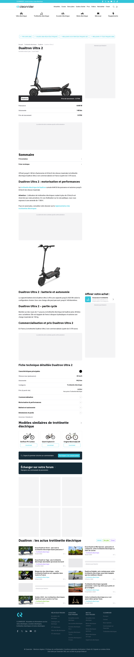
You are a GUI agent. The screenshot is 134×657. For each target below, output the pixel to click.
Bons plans (70, 6)
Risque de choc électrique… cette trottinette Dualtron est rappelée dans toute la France (49, 573)
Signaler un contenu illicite (101, 649)
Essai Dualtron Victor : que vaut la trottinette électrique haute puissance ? (49, 548)
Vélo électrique (21, 16)
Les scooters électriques (75, 623)
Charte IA (89, 649)
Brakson (84, 651)
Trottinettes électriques (110, 631)
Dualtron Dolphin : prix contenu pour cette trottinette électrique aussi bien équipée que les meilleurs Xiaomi (100, 573)
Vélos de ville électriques (58, 630)
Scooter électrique (63, 16)
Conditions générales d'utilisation (74, 649)
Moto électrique (82, 16)
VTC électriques (55, 633)
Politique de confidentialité (54, 649)
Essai (113, 540)
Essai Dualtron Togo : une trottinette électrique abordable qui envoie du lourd (49, 561)
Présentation (23, 159)
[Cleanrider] (25, 6)
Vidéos (93, 6)
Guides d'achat (80, 6)
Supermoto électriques (92, 640)
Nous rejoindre (107, 622)
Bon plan (106, 540)
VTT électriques (55, 627)
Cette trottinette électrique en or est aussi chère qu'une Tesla (98, 598)
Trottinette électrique (41, 16)
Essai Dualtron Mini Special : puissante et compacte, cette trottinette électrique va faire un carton (100, 548)
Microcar (98, 16)
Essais (64, 6)
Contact (105, 619)
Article (99, 540)
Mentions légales (38, 649)
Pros (88, 6)
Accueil (21, 44)
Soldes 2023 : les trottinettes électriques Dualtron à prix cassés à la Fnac (50, 598)
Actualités (57, 6)
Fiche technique (24, 164)
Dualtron (40, 44)
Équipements (113, 16)
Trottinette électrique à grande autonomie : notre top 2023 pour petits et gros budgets (99, 586)
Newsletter (100, 6)
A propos (105, 616)
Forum (108, 6)
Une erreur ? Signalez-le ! (26, 417)
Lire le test (29, 445)
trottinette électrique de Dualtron (33, 187)
